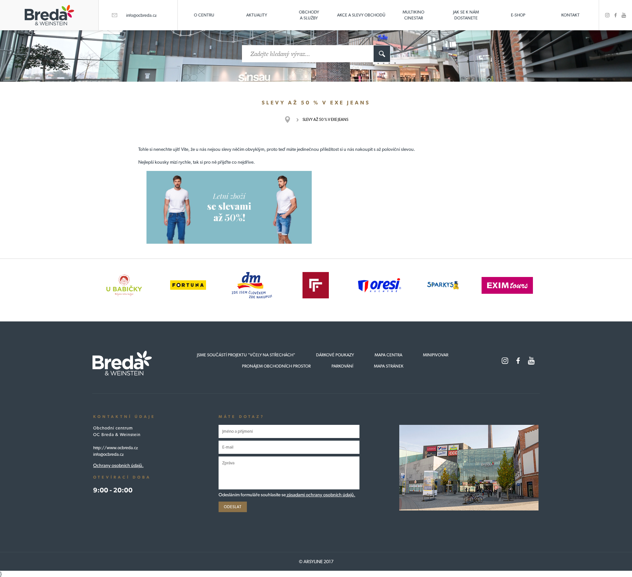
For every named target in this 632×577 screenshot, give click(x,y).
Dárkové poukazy (335, 354)
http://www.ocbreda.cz (115, 447)
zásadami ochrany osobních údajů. (320, 494)
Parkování (342, 366)
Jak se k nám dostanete (466, 15)
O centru (204, 15)
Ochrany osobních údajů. (118, 465)
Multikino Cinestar (413, 15)
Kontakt (570, 15)
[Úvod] (291, 119)
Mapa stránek (389, 366)
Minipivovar (435, 354)
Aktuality (256, 15)
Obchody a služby (309, 15)
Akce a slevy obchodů (361, 15)
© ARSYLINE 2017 (316, 561)
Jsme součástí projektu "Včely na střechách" (246, 354)
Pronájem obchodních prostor (276, 366)
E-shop (518, 15)
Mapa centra (388, 354)
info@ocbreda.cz (141, 15)
